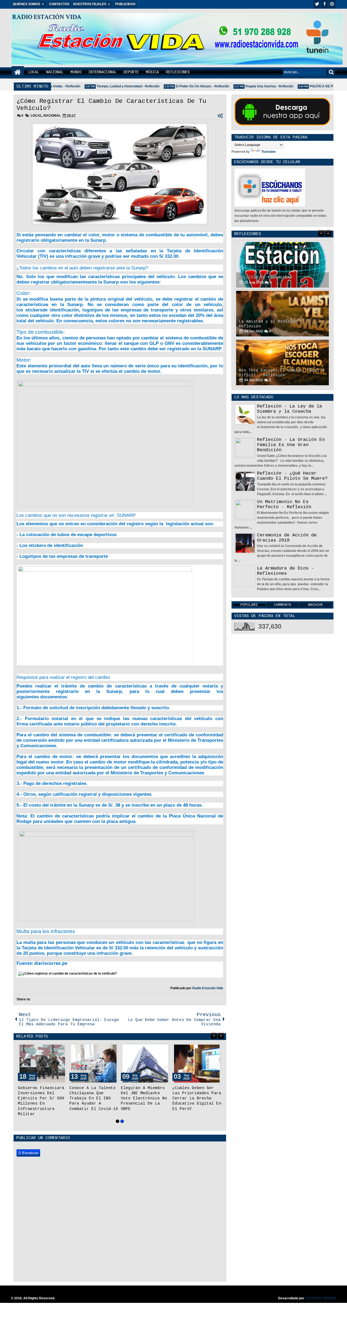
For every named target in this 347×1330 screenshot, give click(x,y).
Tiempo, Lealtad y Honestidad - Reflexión (118, 86)
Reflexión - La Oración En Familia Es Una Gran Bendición (291, 445)
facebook (324, 4)
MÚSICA (152, 72)
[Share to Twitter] (54, 1048)
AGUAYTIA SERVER (320, 1298)
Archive (315, 605)
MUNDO (75, 72)
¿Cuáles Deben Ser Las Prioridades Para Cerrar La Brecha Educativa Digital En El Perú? (196, 1098)
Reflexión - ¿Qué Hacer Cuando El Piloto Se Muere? (292, 476)
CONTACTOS (59, 4)
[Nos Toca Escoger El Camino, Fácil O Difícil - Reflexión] (282, 362)
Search (331, 72)
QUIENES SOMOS (26, 4)
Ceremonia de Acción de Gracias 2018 (287, 538)
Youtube (332, 4)
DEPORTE (131, 72)
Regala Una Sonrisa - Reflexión (260, 86)
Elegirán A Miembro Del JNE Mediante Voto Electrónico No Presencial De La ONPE (144, 1098)
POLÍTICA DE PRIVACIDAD (321, 86)
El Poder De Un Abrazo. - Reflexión (193, 86)
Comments (282, 605)
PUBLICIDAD (125, 4)
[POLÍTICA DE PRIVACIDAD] (282, 265)
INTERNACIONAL (102, 72)
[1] (117, 1121)
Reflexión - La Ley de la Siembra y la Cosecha (289, 409)
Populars (249, 605)
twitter (316, 4)
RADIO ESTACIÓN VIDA (46, 17)
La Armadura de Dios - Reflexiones (285, 571)
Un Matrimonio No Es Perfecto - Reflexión (284, 504)
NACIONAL (54, 72)
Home (18, 72)
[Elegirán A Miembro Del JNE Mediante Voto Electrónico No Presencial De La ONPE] (145, 1064)
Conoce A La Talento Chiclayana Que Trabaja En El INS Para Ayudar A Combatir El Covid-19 (93, 1098)
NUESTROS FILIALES (89, 4)
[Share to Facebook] (49, 1048)
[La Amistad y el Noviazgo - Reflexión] (282, 313)
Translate (268, 152)
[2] (122, 1121)
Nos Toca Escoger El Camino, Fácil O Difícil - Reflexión (281, 372)
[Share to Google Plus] (60, 1048)
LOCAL (33, 72)
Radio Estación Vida (207, 988)
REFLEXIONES (178, 72)
